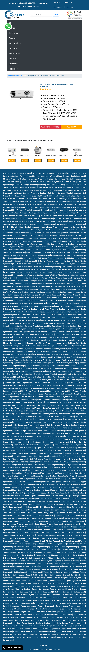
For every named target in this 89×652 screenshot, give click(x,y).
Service (57, 2)
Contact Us (58, 7)
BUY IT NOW (71, 127)
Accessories (14, 53)
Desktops (13, 33)
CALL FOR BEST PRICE (50, 127)
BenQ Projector (20, 76)
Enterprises (14, 64)
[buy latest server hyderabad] (48, 646)
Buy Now (25, 160)
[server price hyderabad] (43, 646)
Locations (68, 2)
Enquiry (70, 7)
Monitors (13, 48)
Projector (13, 69)
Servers (12, 38)
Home (10, 76)
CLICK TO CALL (13, 647)
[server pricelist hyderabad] (46, 646)
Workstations (15, 43)
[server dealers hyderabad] (40, 646)
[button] (12, 153)
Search (56, 15)
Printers (12, 58)
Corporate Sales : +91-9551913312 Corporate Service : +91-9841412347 (28, 5)
